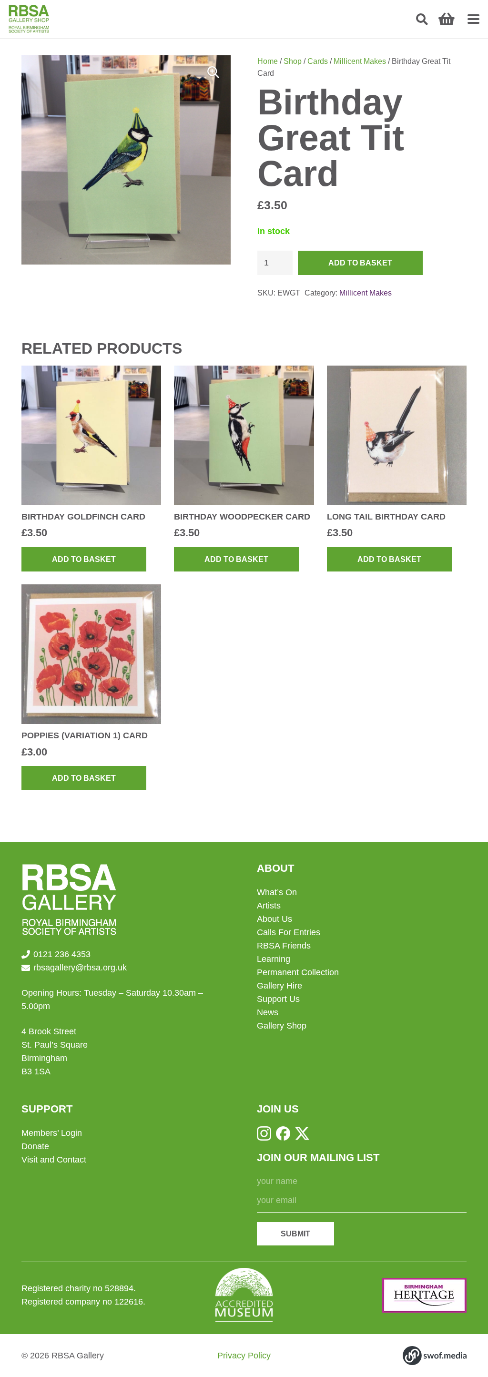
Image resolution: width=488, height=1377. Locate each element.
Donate (35, 1146)
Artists (269, 905)
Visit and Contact (53, 1159)
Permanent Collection (298, 972)
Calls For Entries (288, 932)
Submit (295, 1234)
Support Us (278, 999)
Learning (273, 959)
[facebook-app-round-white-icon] (283, 1133)
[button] (422, 19)
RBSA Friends (284, 945)
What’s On (277, 892)
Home (267, 61)
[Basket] (446, 19)
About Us (274, 919)
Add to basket (360, 263)
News (267, 1012)
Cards (317, 61)
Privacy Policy (244, 1355)
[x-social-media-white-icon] (302, 1133)
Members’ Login (51, 1133)
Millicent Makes (360, 61)
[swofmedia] (435, 1355)
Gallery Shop (281, 1025)
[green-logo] (29, 19)
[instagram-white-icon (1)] (264, 1133)
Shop (293, 61)
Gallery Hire (279, 985)
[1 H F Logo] (424, 1295)
